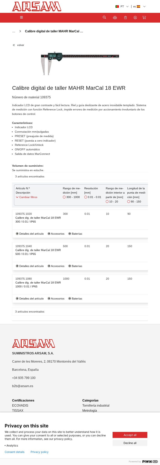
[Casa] (14, 31)
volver (20, 45)
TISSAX (17, 410)
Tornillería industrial (95, 405)
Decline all (130, 443)
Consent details (14, 452)
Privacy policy (40, 452)
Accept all (130, 435)
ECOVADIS (20, 405)
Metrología (89, 410)
